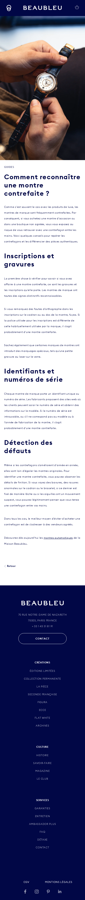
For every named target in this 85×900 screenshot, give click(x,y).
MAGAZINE (42, 770)
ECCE (42, 710)
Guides (9, 167)
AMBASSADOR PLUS (42, 824)
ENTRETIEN (42, 816)
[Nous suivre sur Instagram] (36, 891)
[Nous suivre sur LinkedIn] (59, 891)
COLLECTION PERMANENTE (42, 678)
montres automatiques (58, 537)
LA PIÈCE (42, 686)
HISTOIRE (42, 755)
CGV (26, 882)
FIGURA (42, 702)
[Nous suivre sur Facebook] (25, 891)
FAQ (42, 831)
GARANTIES (42, 808)
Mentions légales (58, 882)
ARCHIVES (42, 725)
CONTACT (42, 638)
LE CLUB (42, 778)
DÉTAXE (42, 839)
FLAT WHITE (42, 717)
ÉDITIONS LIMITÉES (42, 670)
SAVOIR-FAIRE (42, 763)
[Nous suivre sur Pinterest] (48, 891)
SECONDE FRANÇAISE (42, 694)
